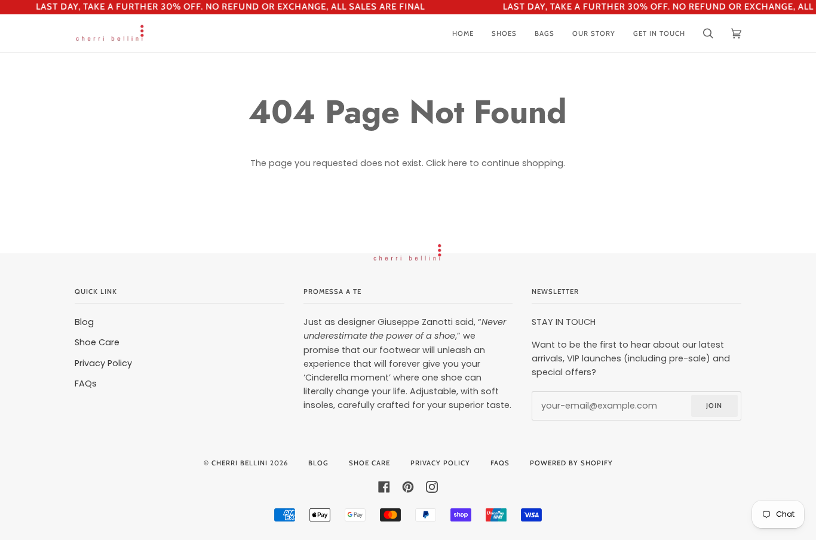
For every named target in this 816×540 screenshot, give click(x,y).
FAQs (86, 383)
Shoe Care (97, 342)
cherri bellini (239, 463)
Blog (84, 322)
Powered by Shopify (571, 463)
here (457, 163)
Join (714, 405)
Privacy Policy (103, 363)
